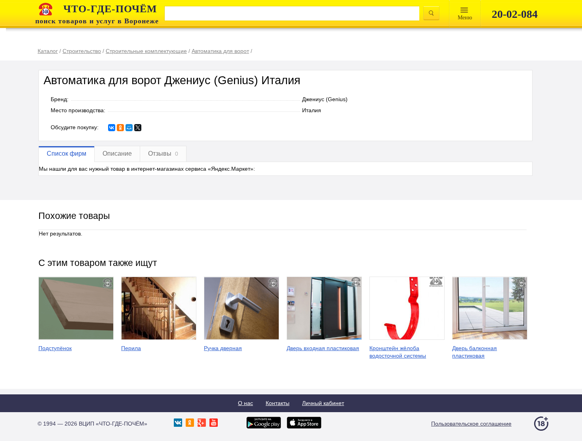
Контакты (277, 403)
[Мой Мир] (129, 127)
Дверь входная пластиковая (323, 348)
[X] (137, 127)
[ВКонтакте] (111, 127)
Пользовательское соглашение (471, 423)
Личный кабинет (323, 403)
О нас (245, 403)
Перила (131, 348)
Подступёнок (55, 348)
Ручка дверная (223, 348)
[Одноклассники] (120, 127)
